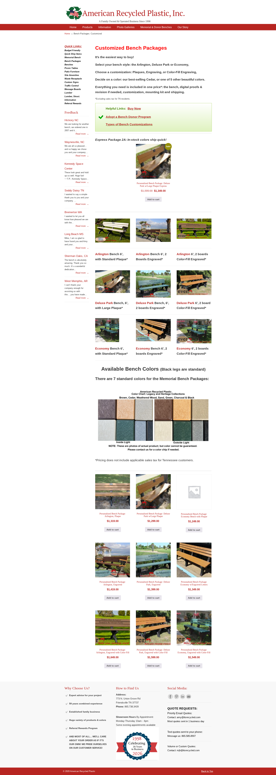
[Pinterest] (176, 698)
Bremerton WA (73, 212)
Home (67, 34)
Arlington (102, 254)
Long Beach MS (74, 234)
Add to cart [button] (153, 199)
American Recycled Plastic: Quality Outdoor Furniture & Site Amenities (133, 11)
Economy (102, 348)
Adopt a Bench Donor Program (128, 117)
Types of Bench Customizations (129, 124)
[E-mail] (188, 698)
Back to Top (207, 771)
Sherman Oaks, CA (76, 256)
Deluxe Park (104, 303)
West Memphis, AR (76, 281)
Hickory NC (71, 120)
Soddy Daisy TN (74, 190)
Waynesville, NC (74, 142)
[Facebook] (170, 698)
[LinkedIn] (182, 698)
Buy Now (134, 108)
